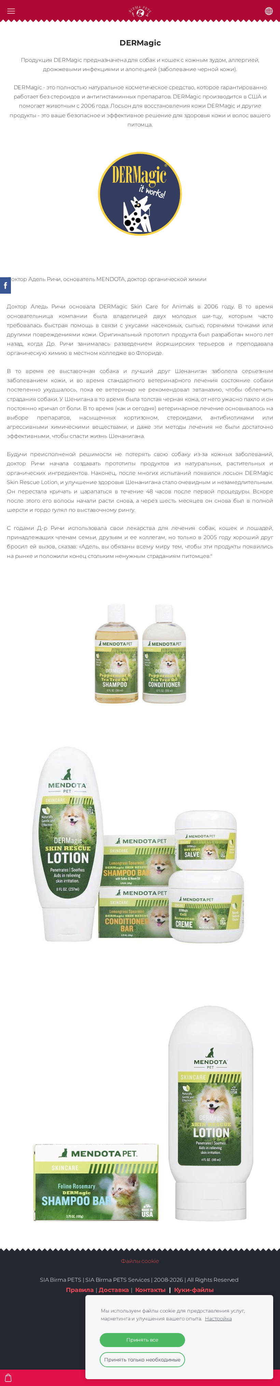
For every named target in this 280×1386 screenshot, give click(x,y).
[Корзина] (8, 1378)
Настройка (218, 1319)
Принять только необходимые (142, 1360)
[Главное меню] (11, 11)
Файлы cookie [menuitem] (140, 1261)
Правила (80, 1289)
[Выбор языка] (269, 11)
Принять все (142, 1340)
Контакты (150, 1289)
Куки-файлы (194, 1289)
